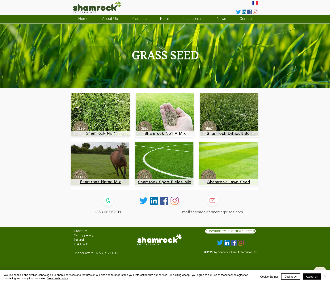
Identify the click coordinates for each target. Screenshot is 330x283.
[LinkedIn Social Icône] (244, 12)
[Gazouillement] (238, 12)
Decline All (291, 276)
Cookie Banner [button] (269, 276)
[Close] (325, 276)
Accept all (312, 276)
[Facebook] (249, 12)
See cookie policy (57, 278)
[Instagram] (255, 12)
